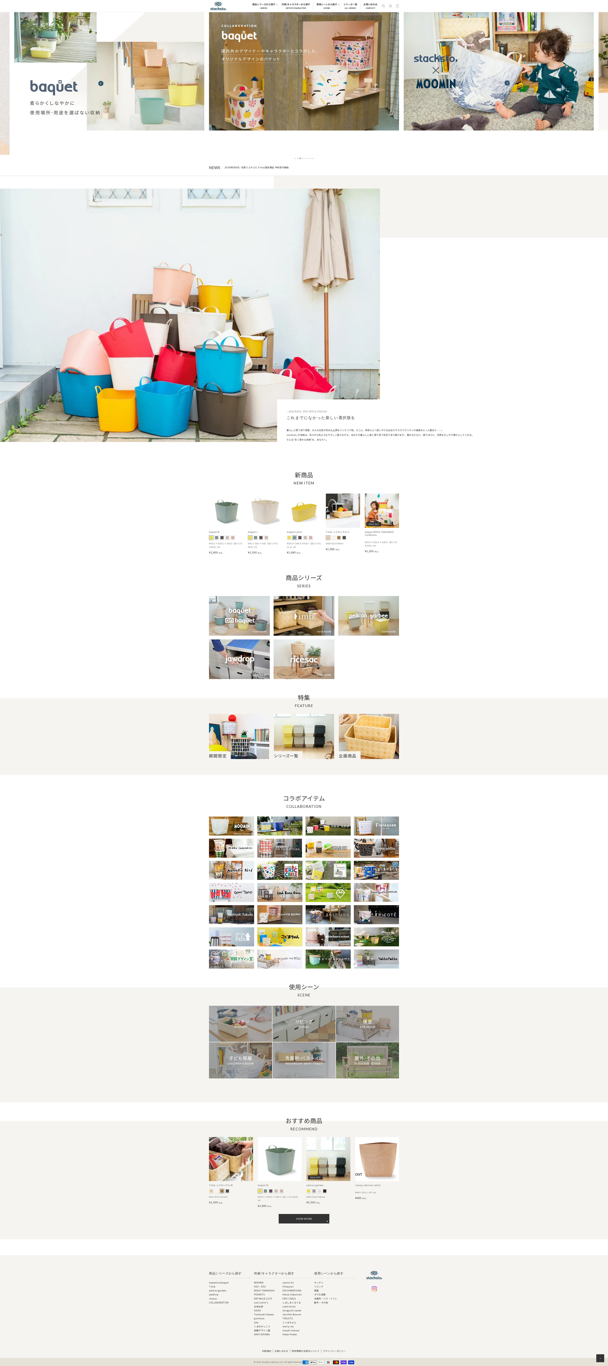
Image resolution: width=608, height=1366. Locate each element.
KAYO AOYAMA (262, 1334)
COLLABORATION (219, 1302)
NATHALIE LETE (263, 1298)
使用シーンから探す (327, 6)
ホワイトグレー (227, 537)
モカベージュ (233, 537)
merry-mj (288, 1326)
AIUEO (257, 1310)
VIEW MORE (304, 1218)
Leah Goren (289, 1306)
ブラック (344, 537)
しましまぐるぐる (291, 1302)
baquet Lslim (294, 532)
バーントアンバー (222, 537)
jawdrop (213, 1294)
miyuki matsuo (291, 1330)
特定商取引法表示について (306, 1351)
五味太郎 (258, 1306)
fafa (256, 1322)
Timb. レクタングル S (337, 532)
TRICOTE (287, 1318)
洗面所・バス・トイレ (325, 1298)
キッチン (318, 1282)
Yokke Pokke (289, 1334)
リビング (318, 1286)
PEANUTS (259, 1294)
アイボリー (333, 537)
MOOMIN (258, 1282)
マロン (339, 537)
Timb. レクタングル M (220, 1185)
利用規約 (266, 1351)
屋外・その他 (321, 1302)
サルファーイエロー (211, 537)
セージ (216, 537)
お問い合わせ (370, 6)
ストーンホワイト (319, 1191)
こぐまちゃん (289, 1322)
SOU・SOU (260, 1286)
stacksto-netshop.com (272, 1362)
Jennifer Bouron (291, 1314)
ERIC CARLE (289, 1298)
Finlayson (288, 1286)
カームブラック (325, 1191)
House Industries (292, 1294)
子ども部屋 (320, 1294)
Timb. (212, 1286)
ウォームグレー (314, 1191)
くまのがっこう (262, 1326)
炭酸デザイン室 (262, 1330)
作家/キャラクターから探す (296, 6)
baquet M (214, 532)
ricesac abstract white (368, 1185)
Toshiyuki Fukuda (264, 1314)
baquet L (253, 532)
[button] (507, 82)
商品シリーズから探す (263, 6)
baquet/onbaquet (219, 1282)
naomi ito (288, 1282)
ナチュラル (328, 537)
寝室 (316, 1290)
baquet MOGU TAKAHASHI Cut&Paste (379, 534)
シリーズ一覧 (350, 6)
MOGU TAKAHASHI (264, 1290)
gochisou (259, 1318)
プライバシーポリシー (334, 1351)
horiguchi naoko (291, 1310)
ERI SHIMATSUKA (291, 1290)
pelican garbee (314, 1185)
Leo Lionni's (261, 1302)
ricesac (213, 1298)
